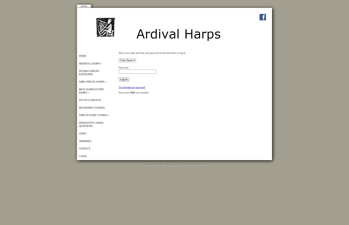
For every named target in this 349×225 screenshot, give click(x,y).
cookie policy (160, 165)
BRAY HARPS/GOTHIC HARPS (91, 91)
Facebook (263, 17)
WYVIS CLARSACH (90, 100)
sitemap (148, 165)
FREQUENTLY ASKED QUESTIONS (91, 124)
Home (82, 56)
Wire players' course (94, 115)
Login (84, 6)
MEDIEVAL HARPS (90, 63)
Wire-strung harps (92, 81)
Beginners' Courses (92, 107)
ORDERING (85, 141)
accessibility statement (193, 165)
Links (82, 133)
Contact (84, 148)
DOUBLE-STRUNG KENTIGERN (89, 73)
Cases (83, 156)
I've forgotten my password (132, 87)
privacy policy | (175, 165)
